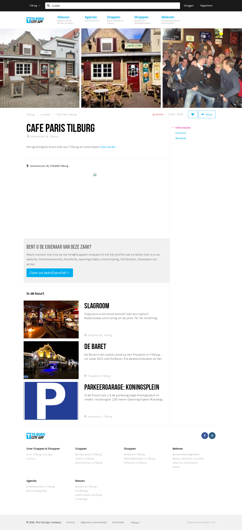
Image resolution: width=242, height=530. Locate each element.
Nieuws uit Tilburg (86, 486)
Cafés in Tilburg (84, 458)
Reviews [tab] (180, 138)
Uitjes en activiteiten (185, 462)
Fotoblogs (81, 499)
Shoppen (130, 448)
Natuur (177, 467)
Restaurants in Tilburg (88, 454)
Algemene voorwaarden (94, 522)
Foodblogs (81, 490)
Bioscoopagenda (36, 490)
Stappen (81, 448)
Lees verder (108, 147)
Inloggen (189, 5)
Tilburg (33, 5)
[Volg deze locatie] (193, 114)
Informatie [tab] (183, 127)
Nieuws (80, 481)
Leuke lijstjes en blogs (88, 495)
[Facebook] (204, 435)
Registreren (206, 5)
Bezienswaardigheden (186, 454)
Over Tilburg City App (39, 454)
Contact (31, 458)
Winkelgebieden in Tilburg (139, 458)
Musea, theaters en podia (188, 458)
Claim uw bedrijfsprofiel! (48, 272)
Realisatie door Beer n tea (201, 522)
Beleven (178, 448)
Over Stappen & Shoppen (43, 448)
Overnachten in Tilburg (89, 462)
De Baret (95, 346)
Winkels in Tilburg (134, 454)
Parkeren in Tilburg (135, 462)
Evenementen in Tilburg (40, 486)
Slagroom (96, 306)
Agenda (31, 481)
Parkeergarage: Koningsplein (121, 387)
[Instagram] (212, 435)
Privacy (71, 522)
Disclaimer (118, 522)
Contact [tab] (181, 133)
